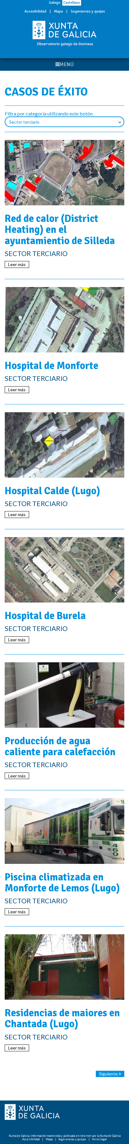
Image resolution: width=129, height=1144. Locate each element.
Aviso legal (99, 1139)
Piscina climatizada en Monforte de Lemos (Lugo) (62, 882)
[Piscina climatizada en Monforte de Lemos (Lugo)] (64, 831)
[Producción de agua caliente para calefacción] (64, 695)
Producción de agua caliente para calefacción (60, 746)
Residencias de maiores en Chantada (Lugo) (62, 1018)
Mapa (58, 11)
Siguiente (109, 1073)
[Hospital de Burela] (64, 570)
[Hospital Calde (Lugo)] (64, 445)
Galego (54, 2)
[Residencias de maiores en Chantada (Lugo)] (64, 967)
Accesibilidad (35, 11)
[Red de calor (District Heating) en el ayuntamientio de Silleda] (64, 172)
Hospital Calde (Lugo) (52, 491)
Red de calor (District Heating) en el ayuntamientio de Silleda (60, 230)
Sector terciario (36, 253)
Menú (67, 64)
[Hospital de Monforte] (64, 319)
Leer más (17, 264)
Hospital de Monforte (51, 366)
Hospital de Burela (45, 616)
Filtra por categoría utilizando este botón (49, 113)
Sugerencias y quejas (88, 11)
